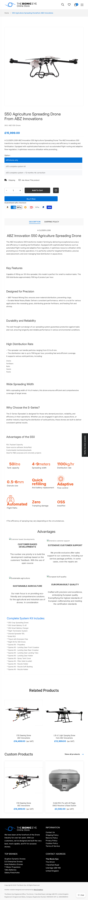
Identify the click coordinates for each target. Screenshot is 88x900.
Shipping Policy (52, 835)
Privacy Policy (51, 840)
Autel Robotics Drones (13, 864)
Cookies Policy (52, 843)
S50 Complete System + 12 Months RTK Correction (25, 173)
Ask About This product (31, 180)
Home (6, 13)
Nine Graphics (38, 889)
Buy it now (31, 199)
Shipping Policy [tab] (51, 222)
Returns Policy (52, 838)
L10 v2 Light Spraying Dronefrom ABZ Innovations (64, 736)
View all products (72, 754)
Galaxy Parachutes (12, 872)
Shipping (11, 180)
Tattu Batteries (10, 870)
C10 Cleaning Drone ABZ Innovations (23, 736)
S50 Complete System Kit (16, 166)
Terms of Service (53, 846)
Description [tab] (34, 222)
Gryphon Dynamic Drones (14, 859)
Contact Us (50, 832)
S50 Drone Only (12, 160)
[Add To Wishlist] (56, 190)
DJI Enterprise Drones (13, 861)
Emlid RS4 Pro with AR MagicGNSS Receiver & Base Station (64, 804)
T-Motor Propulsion (12, 867)
